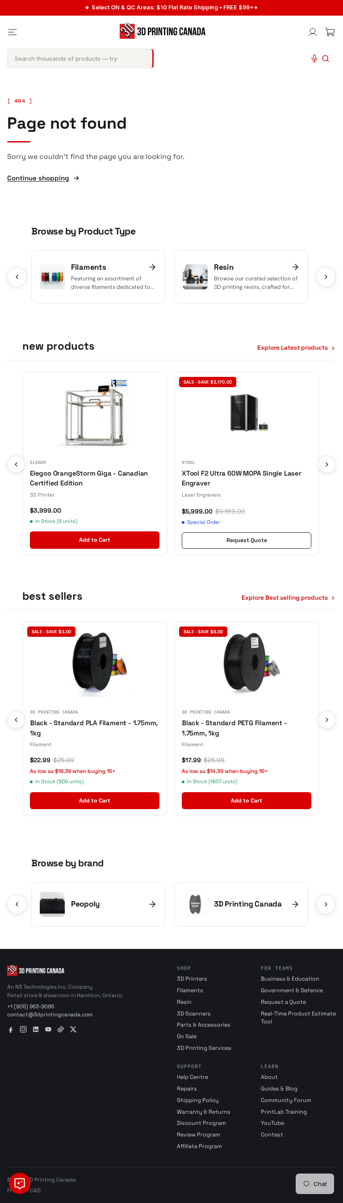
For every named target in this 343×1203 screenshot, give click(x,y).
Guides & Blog (279, 1088)
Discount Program (201, 1123)
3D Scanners (194, 1013)
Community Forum (286, 1100)
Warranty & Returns (203, 1111)
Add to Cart (94, 539)
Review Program (198, 1134)
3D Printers (192, 978)
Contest (272, 1134)
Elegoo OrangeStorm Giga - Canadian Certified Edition (89, 478)
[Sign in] (312, 32)
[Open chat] (19, 1183)
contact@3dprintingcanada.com (49, 1014)
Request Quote (246, 540)
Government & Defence (292, 990)
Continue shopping (38, 178)
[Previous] (17, 277)
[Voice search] (314, 58)
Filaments (190, 990)
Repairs (187, 1088)
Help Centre (192, 1077)
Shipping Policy (198, 1100)
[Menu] (12, 32)
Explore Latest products (292, 347)
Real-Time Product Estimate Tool (298, 1018)
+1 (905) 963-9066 (30, 1006)
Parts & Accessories (203, 1024)
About (269, 1077)
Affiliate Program (199, 1146)
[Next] (326, 277)
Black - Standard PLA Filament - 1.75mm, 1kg (94, 727)
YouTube (272, 1123)
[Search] (326, 58)
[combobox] (80, 58)
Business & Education (290, 978)
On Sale (187, 1036)
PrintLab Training (284, 1111)
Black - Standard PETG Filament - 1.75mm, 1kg (234, 727)
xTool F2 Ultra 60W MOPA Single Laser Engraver (241, 478)
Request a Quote (283, 1002)
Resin (184, 1002)
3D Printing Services (204, 1048)
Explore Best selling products (285, 598)
